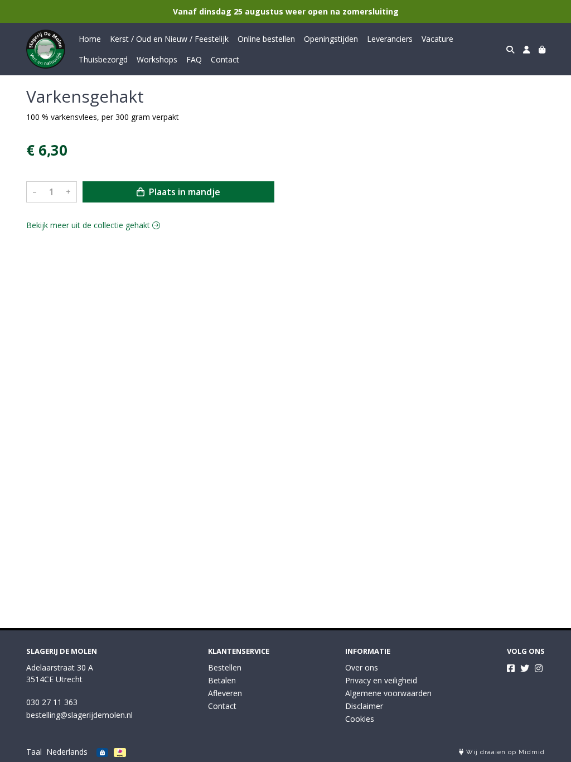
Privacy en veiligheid (381, 680)
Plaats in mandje (183, 192)
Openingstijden (331, 38)
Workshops (157, 59)
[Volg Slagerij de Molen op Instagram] (539, 668)
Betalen (222, 680)
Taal (34, 751)
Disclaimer (364, 706)
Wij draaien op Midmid (504, 752)
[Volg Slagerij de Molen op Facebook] (511, 668)
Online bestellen (266, 38)
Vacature (437, 38)
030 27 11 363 (52, 702)
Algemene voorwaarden (388, 693)
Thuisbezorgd (103, 59)
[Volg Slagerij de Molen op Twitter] (524, 668)
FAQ (194, 59)
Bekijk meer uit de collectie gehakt (89, 225)
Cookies (359, 718)
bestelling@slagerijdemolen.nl (79, 715)
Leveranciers (390, 38)
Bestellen (224, 667)
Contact (225, 59)
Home (90, 38)
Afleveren (225, 693)
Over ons (361, 667)
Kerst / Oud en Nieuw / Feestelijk (169, 38)
